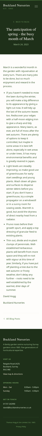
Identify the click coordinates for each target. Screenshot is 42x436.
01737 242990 (9, 404)
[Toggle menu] (36, 6)
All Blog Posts (13, 318)
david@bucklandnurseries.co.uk (17, 407)
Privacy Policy (21, 427)
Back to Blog (22, 22)
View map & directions (13, 374)
